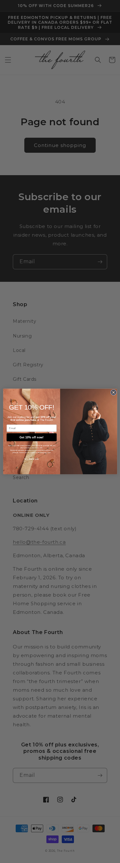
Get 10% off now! (32, 437)
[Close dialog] (113, 392)
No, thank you (31, 459)
